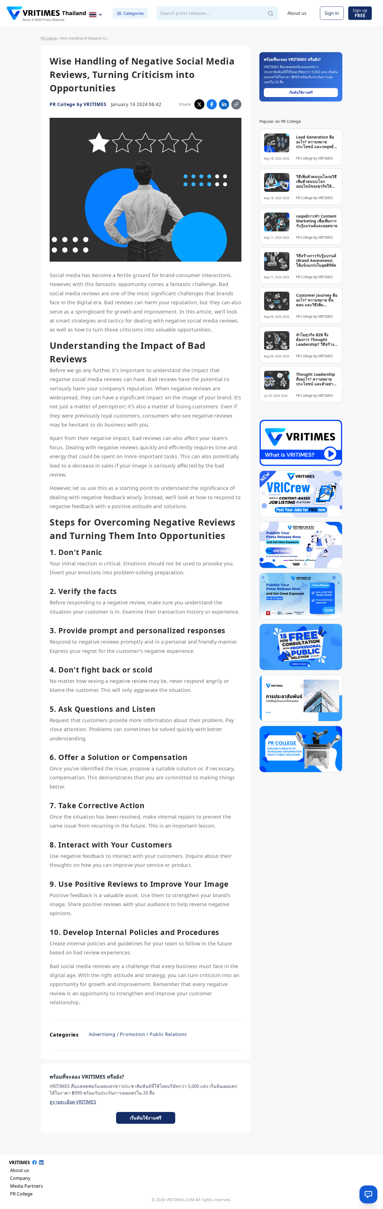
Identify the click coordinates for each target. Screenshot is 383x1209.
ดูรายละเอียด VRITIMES (73, 1102)
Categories (133, 13)
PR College (49, 38)
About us (296, 13)
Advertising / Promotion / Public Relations (138, 1034)
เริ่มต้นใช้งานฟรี (145, 1118)
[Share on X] (199, 104)
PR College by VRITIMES (78, 104)
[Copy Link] (236, 104)
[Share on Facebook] (212, 104)
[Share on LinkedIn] (224, 104)
